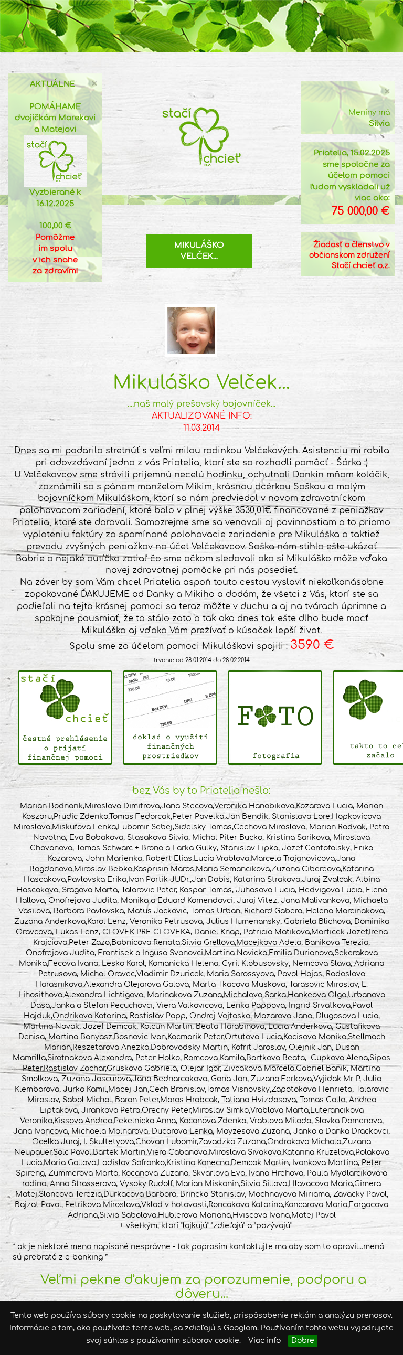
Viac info (264, 1341)
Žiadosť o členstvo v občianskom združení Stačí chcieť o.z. (349, 255)
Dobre (302, 1341)
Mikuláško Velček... (199, 251)
